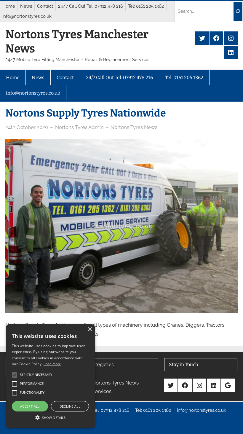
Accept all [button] (30, 406)
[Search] (238, 11)
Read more (52, 364)
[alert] (50, 376)
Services (101, 391)
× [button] (89, 329)
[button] (50, 417)
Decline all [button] (70, 406)
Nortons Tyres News (134, 127)
